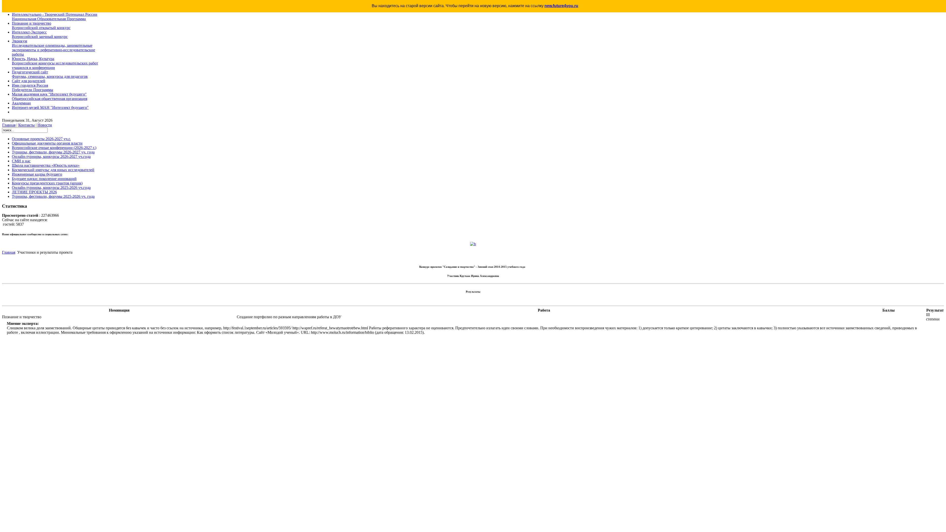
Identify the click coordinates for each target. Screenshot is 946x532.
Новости (44, 125)
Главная (9, 125)
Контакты (26, 125)
